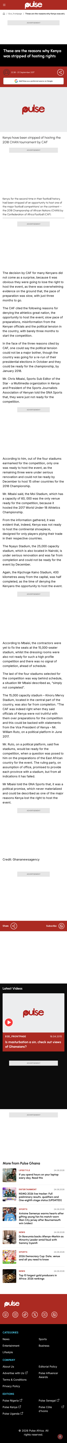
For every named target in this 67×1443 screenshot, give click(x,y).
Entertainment (28, 1189)
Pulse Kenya (10, 1407)
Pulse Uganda (11, 1413)
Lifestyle (24, 1170)
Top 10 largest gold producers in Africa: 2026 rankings (38, 1277)
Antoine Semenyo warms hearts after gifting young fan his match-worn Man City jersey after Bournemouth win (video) (41, 1218)
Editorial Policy (48, 1366)
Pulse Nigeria (11, 1400)
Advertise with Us (13, 1373)
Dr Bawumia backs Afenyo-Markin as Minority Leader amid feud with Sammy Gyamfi (41, 1240)
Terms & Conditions (15, 1379)
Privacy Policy (11, 1386)
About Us (8, 1366)
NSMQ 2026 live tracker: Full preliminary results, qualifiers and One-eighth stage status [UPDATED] (40, 1197)
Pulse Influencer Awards (48, 1375)
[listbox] (33, 1057)
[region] (33, 1057)
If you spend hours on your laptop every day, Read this (39, 1176)
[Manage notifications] (60, 1436)
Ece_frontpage (15, 13)
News (22, 1232)
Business (44, 1345)
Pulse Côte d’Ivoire (45, 1409)
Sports (23, 1209)
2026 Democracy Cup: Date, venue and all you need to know (39, 1258)
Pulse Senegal (47, 1400)
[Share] (60, 72)
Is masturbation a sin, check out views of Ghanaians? (33, 1044)
